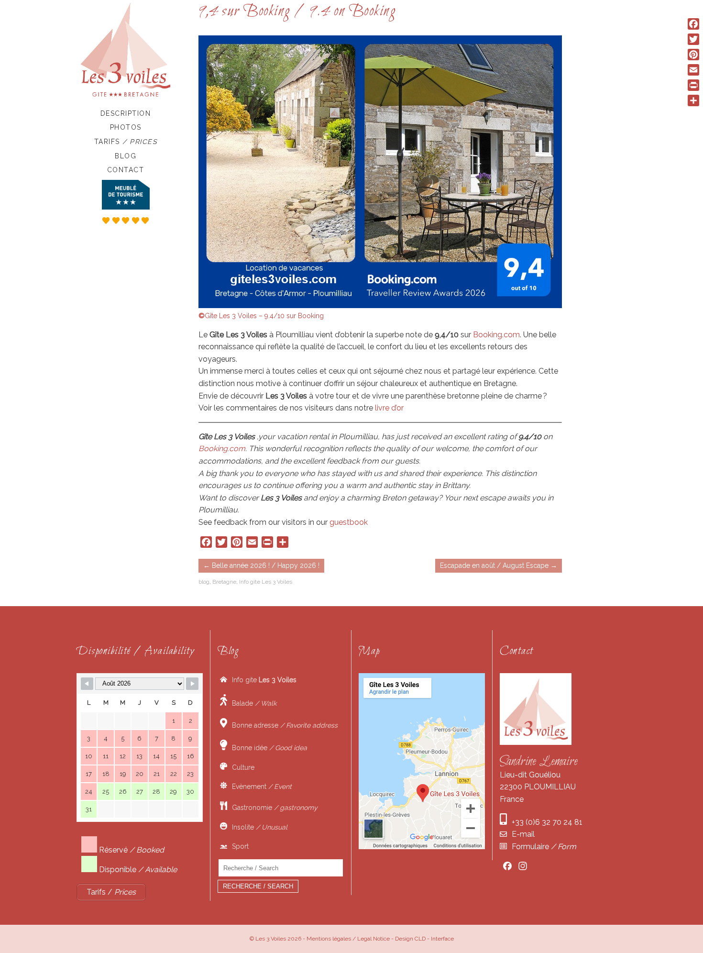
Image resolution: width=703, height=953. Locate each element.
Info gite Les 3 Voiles (265, 581)
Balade (251, 703)
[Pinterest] (693, 54)
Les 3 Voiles (270, 938)
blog (203, 581)
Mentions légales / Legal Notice (348, 938)
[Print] (693, 85)
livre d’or (389, 407)
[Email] (693, 70)
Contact (125, 170)
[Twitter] (693, 39)
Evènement (259, 786)
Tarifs (125, 141)
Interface (442, 938)
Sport (238, 846)
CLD (420, 938)
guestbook (349, 522)
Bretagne (224, 581)
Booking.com (496, 334)
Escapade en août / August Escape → (498, 565)
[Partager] (693, 100)
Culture (240, 767)
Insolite (257, 827)
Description (125, 113)
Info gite (262, 680)
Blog (125, 156)
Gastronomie (272, 807)
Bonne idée (267, 748)
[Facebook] (693, 24)
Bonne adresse (282, 725)
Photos (126, 127)
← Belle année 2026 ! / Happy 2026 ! (261, 565)
